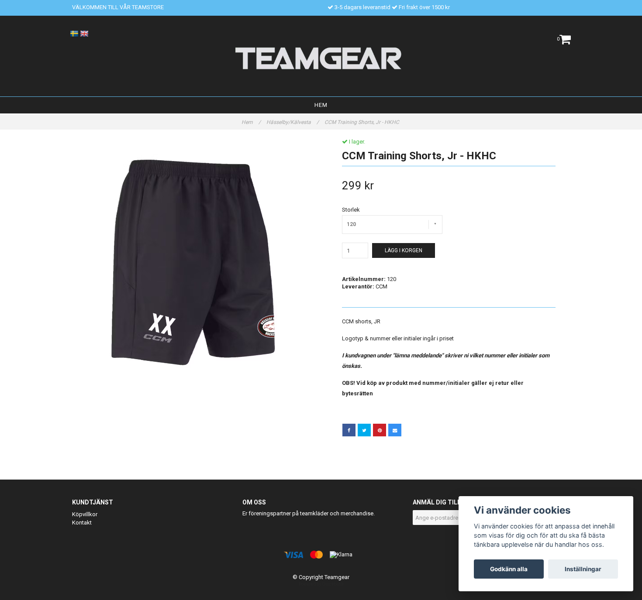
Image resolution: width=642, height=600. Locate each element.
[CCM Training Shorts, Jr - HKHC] (193, 259)
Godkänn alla (509, 569)
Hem (251, 122)
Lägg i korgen (403, 250)
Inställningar (583, 569)
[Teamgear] (321, 58)
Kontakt (82, 522)
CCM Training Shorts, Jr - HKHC (362, 122)
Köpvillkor (84, 514)
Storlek (351, 209)
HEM (321, 105)
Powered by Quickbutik (321, 584)
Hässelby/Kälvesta (292, 122)
